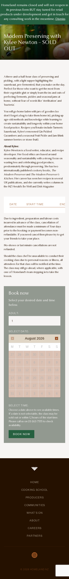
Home (34, 482)
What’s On (35, 512)
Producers (35, 497)
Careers (35, 528)
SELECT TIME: (19, 405)
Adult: (14, 313)
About (35, 520)
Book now (21, 434)
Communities (34, 505)
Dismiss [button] (60, 19)
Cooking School (34, 490)
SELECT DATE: (19, 331)
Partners (34, 535)
